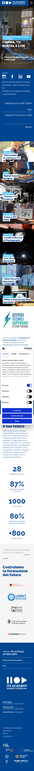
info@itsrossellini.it (15, 660)
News (28, 127)
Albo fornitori (7, 731)
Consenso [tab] (5, 353)
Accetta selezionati (17, 416)
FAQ (4, 666)
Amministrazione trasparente (12, 728)
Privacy (5, 733)
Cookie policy (7, 736)
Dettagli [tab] (13, 353)
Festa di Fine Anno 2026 (18, 115)
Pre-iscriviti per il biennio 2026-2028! (16, 58)
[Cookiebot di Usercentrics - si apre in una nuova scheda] (24, 348)
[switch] (29, 391)
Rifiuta (17, 421)
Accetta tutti (17, 410)
